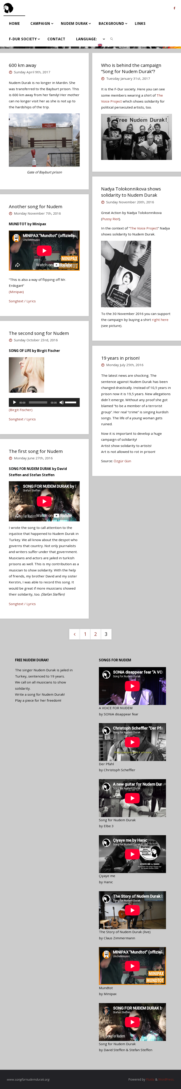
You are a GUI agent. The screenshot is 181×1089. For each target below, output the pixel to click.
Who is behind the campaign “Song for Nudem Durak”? (131, 68)
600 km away (22, 65)
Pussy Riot (110, 219)
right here (160, 319)
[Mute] (61, 402)
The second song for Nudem (39, 333)
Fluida (149, 1079)
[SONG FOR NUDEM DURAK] (8, 8)
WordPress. (166, 1079)
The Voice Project (144, 228)
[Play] (14, 402)
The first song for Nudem (36, 451)
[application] (44, 402)
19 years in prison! (120, 358)
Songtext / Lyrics (22, 301)
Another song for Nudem (35, 206)
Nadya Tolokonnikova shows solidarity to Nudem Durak (131, 192)
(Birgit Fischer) (20, 410)
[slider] (71, 402)
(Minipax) (16, 291)
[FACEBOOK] (174, 8)
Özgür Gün (122, 461)
